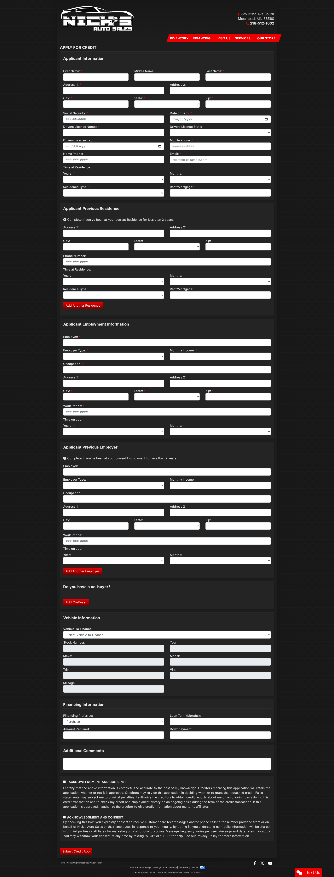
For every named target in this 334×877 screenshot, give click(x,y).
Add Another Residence (83, 305)
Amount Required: (76, 729)
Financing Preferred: (78, 716)
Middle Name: (144, 71)
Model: (175, 656)
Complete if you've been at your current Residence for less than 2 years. (120, 219)
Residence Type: (75, 187)
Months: (176, 173)
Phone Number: (74, 256)
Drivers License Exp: (78, 140)
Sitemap (173, 867)
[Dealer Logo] (98, 18)
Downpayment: (181, 729)
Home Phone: (73, 154)
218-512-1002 (262, 23)
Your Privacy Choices (188, 867)
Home (62, 863)
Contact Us (82, 863)
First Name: (71, 71)
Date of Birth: (180, 113)
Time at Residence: (77, 167)
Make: (67, 656)
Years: (67, 173)
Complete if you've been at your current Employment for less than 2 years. (121, 458)
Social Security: (74, 113)
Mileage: (69, 683)
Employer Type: (74, 350)
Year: (173, 642)
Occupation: (72, 364)
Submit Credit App (76, 851)
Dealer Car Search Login (140, 867)
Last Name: (213, 71)
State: (138, 98)
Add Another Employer (82, 571)
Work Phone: (72, 406)
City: (66, 98)
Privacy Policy (207, 836)
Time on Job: (72, 419)
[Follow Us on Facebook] (255, 863)
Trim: (67, 669)
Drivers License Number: (81, 127)
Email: (174, 154)
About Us (71, 863)
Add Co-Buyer (76, 602)
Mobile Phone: (180, 140)
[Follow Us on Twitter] (263, 863)
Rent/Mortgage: (181, 187)
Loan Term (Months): (185, 716)
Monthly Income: (182, 350)
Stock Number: (74, 642)
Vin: (173, 669)
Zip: (208, 98)
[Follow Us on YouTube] (270, 863)
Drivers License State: (186, 127)
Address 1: (71, 85)
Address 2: (178, 85)
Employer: (70, 337)
